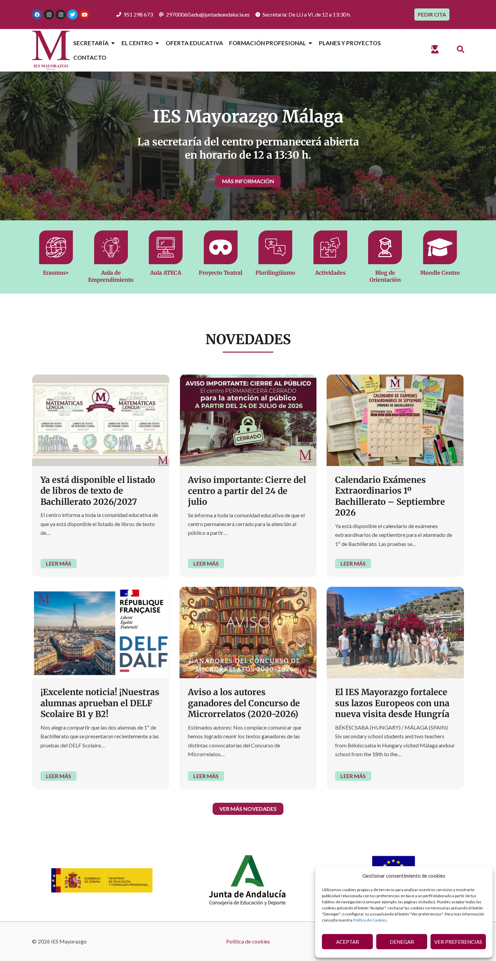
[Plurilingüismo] (275, 247)
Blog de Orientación (385, 276)
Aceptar (347, 942)
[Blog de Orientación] (385, 247)
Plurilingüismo (275, 272)
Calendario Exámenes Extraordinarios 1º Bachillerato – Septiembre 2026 (390, 496)
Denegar (402, 942)
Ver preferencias (458, 942)
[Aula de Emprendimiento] (111, 247)
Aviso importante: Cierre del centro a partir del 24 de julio (247, 490)
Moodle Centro (440, 272)
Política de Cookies (370, 920)
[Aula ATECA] (166, 247)
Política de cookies (248, 941)
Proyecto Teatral (220, 272)
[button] (460, 49)
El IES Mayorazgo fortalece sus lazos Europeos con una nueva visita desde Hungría (392, 703)
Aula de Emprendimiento (111, 276)
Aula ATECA (165, 272)
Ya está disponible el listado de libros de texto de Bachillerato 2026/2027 (97, 490)
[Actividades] (330, 247)
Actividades (330, 272)
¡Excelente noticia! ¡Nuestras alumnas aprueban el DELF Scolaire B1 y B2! (99, 703)
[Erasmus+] (56, 247)
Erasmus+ (56, 272)
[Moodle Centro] (440, 247)
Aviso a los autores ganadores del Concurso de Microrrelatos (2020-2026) (244, 703)
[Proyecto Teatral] (221, 247)
